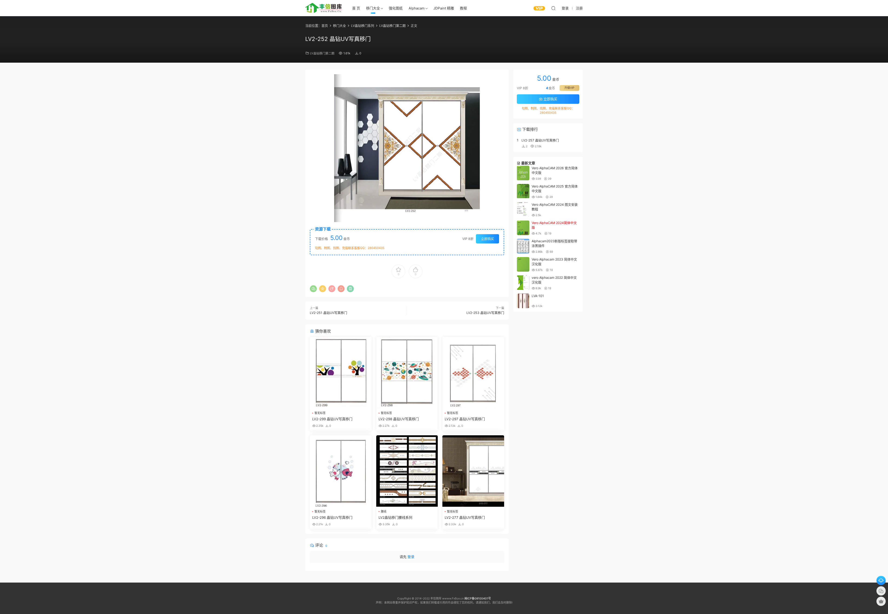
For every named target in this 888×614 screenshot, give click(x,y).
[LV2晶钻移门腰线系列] (407, 471)
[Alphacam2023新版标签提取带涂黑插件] (523, 246)
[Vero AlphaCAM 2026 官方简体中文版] (523, 173)
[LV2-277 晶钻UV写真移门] (473, 471)
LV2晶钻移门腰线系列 (395, 517)
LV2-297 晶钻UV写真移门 (465, 419)
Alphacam (417, 8)
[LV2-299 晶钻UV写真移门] (341, 372)
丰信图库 (323, 8)
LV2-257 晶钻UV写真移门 (540, 140)
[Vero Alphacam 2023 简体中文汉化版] (523, 264)
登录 (410, 557)
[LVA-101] (523, 301)
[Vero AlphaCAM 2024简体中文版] (523, 228)
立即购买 (487, 239)
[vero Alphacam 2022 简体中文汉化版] (523, 282)
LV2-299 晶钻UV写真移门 (332, 419)
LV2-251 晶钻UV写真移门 (328, 313)
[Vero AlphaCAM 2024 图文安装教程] (523, 209)
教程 (463, 8)
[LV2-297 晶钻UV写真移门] (473, 372)
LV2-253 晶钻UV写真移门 (485, 313)
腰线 (383, 511)
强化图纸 (396, 8)
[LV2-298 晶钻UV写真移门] (407, 372)
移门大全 (373, 8)
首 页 (356, 8)
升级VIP (569, 87)
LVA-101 (538, 296)
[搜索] (553, 8)
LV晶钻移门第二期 (322, 53)
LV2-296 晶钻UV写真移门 (332, 517)
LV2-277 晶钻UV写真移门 (465, 517)
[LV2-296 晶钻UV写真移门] (341, 471)
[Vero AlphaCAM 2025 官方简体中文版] (523, 191)
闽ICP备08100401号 (477, 598)
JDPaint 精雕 (443, 8)
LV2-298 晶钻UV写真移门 (399, 419)
